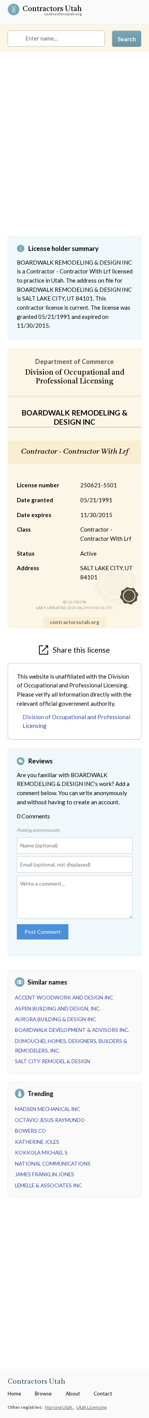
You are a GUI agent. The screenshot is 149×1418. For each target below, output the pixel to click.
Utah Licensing (91, 1407)
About (73, 1394)
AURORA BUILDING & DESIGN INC (55, 1019)
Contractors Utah (52, 9)
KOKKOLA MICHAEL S (41, 1153)
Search (127, 39)
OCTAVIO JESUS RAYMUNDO (50, 1120)
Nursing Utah (59, 1407)
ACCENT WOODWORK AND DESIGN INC (64, 997)
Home (14, 1394)
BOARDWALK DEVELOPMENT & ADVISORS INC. (72, 1030)
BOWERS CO (30, 1131)
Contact (103, 1394)
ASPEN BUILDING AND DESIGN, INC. (57, 1009)
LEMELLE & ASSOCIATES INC (48, 1185)
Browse (43, 1394)
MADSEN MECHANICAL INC (47, 1109)
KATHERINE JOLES (37, 1142)
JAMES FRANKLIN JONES (44, 1174)
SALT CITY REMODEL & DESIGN (52, 1061)
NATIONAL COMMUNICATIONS (53, 1164)
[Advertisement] (74, 149)
